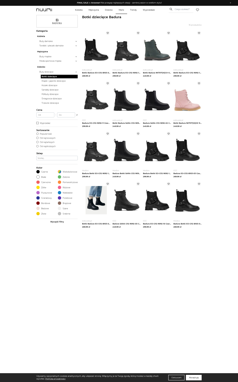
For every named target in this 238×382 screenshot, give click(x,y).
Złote (43, 214)
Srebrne (66, 214)
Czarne (44, 172)
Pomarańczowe (70, 182)
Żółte (43, 187)
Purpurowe (46, 193)
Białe (43, 177)
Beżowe (45, 208)
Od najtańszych (47, 142)
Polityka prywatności (55, 379)
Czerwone (46, 182)
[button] (117, 2)
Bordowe (45, 203)
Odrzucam (176, 377)
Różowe (66, 187)
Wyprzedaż (45, 123)
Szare (65, 208)
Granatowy (46, 198)
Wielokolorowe (70, 172)
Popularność (46, 134)
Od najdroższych (48, 146)
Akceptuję (194, 377)
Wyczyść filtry (57, 222)
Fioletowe (67, 198)
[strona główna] (48, 10)
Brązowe (67, 203)
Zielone (66, 177)
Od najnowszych (48, 138)
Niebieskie (67, 193)
